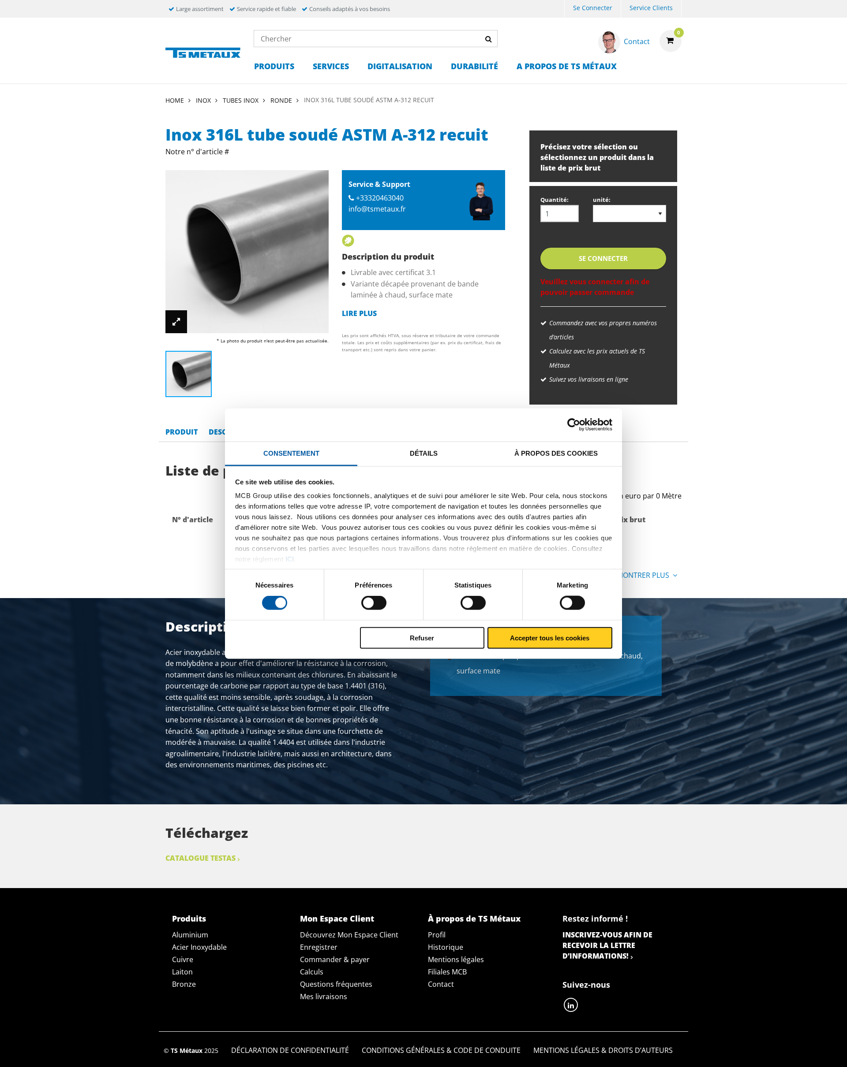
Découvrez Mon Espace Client (349, 935)
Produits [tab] (189, 918)
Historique (445, 947)
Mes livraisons (323, 996)
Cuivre (182, 959)
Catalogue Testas (200, 858)
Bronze (184, 984)
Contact (441, 984)
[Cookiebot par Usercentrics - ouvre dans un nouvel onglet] (573, 424)
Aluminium (190, 935)
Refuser (422, 637)
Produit (181, 432)
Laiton (182, 972)
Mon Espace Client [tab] (337, 918)
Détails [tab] (424, 453)
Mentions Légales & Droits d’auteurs (603, 1050)
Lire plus (359, 313)
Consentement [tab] (291, 453)
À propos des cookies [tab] (556, 453)
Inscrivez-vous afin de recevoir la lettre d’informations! (607, 945)
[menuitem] (592, 9)
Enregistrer (318, 947)
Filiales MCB (447, 972)
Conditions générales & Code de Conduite (441, 1050)
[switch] (373, 603)
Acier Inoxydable (199, 947)
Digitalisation (399, 66)
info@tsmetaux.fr (377, 209)
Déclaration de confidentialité (290, 1050)
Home (174, 100)
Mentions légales (456, 959)
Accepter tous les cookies (549, 637)
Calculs (311, 972)
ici (289, 559)
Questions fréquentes (336, 984)
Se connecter (592, 8)
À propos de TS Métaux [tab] (474, 918)
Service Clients (651, 8)
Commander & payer (335, 959)
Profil (437, 935)
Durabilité (474, 66)
